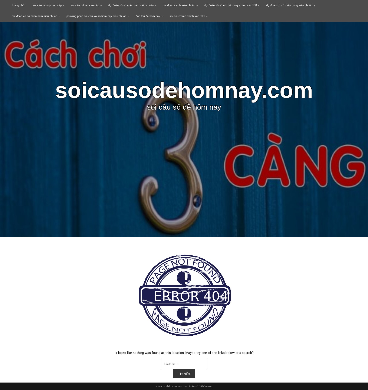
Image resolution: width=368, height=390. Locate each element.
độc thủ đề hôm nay (148, 16)
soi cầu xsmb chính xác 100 (187, 16)
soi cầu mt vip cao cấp (85, 5)
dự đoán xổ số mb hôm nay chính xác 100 (230, 5)
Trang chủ (18, 5)
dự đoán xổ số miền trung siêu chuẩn (289, 5)
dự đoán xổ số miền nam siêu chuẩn (131, 5)
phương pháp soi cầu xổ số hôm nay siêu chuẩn (96, 16)
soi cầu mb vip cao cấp (47, 5)
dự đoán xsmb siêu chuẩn (179, 5)
